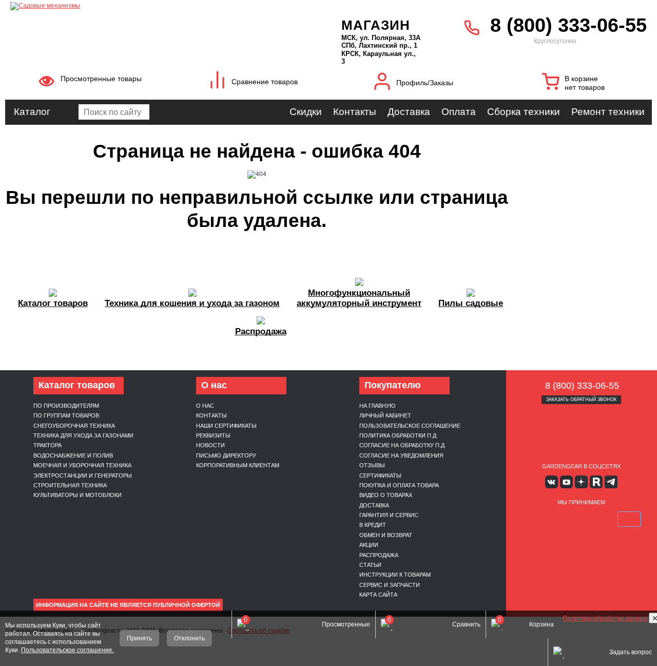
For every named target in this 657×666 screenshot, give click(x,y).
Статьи (370, 565)
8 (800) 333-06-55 (568, 25)
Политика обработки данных (606, 618)
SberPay (629, 519)
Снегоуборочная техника (74, 426)
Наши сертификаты (226, 426)
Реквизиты (213, 435)
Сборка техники (523, 111)
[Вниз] (610, 72)
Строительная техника (70, 485)
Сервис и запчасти (389, 585)
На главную (377, 406)
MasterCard (557, 519)
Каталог (32, 111)
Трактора (47, 445)
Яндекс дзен (581, 481)
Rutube (596, 481)
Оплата (458, 111)
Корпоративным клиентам (237, 465)
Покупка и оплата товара (399, 485)
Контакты (354, 111)
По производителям (66, 406)
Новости (210, 445)
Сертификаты (380, 475)
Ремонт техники (608, 111)
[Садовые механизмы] (153, 5)
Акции (368, 545)
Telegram (611, 481)
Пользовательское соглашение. (67, 650)
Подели (593, 519)
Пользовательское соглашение (409, 426)
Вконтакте (551, 481)
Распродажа (378, 555)
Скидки (305, 111)
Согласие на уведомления (401, 455)
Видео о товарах (385, 495)
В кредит (372, 525)
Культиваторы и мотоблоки (77, 495)
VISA (532, 519)
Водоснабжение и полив (73, 455)
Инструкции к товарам (395, 575)
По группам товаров (66, 415)
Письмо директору (226, 455)
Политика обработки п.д (397, 435)
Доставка (409, 111)
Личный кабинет (385, 415)
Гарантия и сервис (388, 515)
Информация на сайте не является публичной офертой (128, 605)
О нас (205, 406)
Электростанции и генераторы (82, 475)
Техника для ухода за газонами (83, 435)
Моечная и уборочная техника (82, 465)
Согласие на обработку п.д (402, 445)
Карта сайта (378, 595)
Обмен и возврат (385, 535)
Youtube (566, 481)
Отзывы (372, 465)
